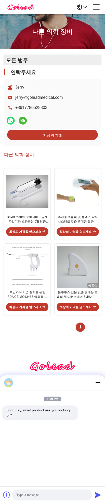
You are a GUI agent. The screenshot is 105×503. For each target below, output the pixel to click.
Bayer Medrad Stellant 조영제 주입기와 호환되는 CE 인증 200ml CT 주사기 (27, 219)
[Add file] (6, 494)
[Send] (98, 494)
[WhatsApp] (10, 120)
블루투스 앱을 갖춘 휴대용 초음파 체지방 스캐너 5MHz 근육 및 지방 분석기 (78, 294)
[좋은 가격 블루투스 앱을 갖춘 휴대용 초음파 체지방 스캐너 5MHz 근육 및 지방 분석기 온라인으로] (78, 267)
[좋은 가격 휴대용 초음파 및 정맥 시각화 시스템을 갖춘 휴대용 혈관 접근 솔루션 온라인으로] (78, 191)
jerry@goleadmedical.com (39, 97)
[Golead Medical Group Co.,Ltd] (21, 7)
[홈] (52, 372)
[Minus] (98, 382)
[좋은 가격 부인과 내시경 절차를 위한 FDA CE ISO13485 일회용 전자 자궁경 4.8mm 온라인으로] (27, 267)
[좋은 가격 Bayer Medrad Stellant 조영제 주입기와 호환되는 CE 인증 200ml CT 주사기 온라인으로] (27, 191)
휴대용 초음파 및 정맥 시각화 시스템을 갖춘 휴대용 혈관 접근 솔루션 (78, 219)
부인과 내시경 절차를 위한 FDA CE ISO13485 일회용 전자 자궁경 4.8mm (27, 294)
